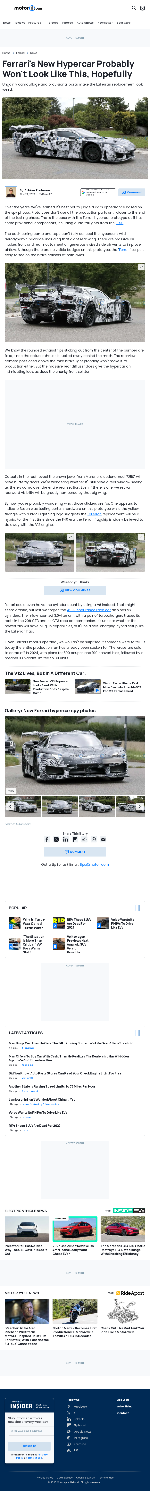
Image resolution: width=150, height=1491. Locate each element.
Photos (67, 22)
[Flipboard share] (75, 839)
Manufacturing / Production (40, 1104)
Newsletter (105, 22)
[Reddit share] (84, 839)
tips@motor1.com (94, 864)
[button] (10, 806)
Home (6, 52)
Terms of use (105, 1477)
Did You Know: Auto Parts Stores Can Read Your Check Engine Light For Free (65, 1073)
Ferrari (20, 52)
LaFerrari (95, 514)
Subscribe (29, 1446)
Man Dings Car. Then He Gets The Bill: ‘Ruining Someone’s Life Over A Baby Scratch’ (70, 1043)
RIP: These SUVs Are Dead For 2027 (34, 1125)
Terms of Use (34, 1457)
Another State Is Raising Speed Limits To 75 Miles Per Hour (52, 1086)
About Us (123, 1400)
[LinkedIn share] (65, 839)
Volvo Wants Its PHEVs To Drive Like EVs (38, 1112)
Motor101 (27, 1078)
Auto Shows (85, 22)
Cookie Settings (85, 1477)
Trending (28, 1047)
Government (29, 1091)
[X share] (56, 839)
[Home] (28, 8)
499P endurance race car (89, 610)
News (7, 22)
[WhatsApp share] (93, 839)
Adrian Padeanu (37, 190)
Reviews (19, 22)
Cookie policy (65, 1477)
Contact (123, 1413)
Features (34, 22)
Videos (53, 22)
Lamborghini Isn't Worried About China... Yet (42, 1099)
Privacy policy (45, 1477)
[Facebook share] (47, 839)
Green (26, 1117)
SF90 (119, 223)
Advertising (124, 1406)
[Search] (134, 8)
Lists (25, 1130)
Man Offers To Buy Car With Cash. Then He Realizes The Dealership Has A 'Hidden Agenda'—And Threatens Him (69, 1058)
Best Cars (123, 22)
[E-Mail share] (103, 839)
